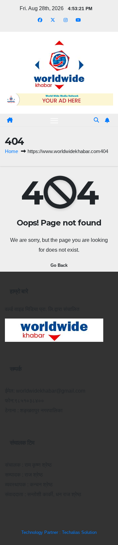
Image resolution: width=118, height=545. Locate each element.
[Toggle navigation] (54, 120)
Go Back (59, 265)
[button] (96, 120)
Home (11, 151)
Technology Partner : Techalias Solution (59, 532)
